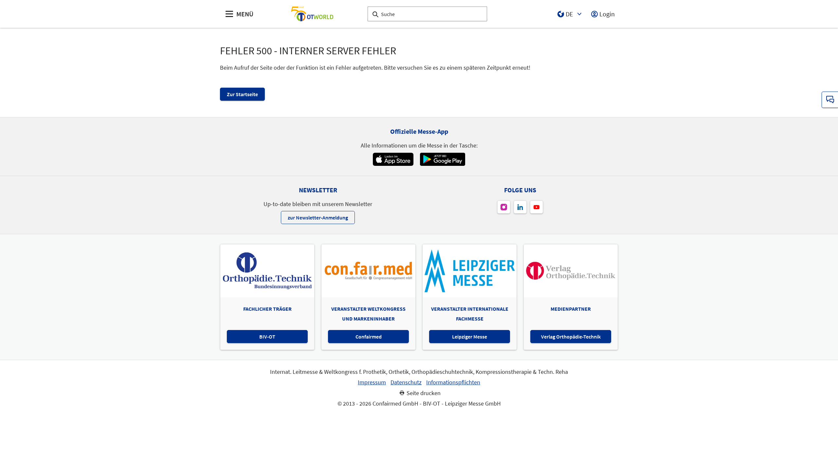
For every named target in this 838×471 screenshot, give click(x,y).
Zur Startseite (242, 94)
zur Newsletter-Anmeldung (318, 217)
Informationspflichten (453, 382)
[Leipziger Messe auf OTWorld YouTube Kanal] (536, 207)
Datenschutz (406, 382)
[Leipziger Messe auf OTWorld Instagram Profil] (503, 207)
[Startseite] (312, 14)
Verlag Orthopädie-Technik (571, 336)
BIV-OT (267, 336)
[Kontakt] (830, 100)
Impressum (372, 382)
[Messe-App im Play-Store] (442, 159)
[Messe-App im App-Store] (393, 159)
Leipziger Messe (469, 336)
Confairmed (368, 336)
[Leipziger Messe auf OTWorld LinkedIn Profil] (520, 207)
